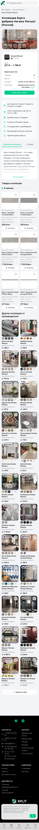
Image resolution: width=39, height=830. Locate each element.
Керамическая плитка (26, 85)
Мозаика (25, 745)
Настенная (25, 87)
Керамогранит (27, 739)
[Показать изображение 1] (5, 46)
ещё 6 (32, 87)
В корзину (11, 228)
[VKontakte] (23, 720)
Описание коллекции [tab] (12, 144)
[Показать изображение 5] (24, 46)
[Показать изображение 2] (10, 46)
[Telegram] (16, 720)
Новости (5, 771)
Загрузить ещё (21, 692)
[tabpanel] (19, 164)
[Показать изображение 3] (15, 46)
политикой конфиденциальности (13, 812)
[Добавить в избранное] (16, 195)
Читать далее (18, 177)
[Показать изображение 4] (19, 46)
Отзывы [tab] (30, 144)
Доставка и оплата (9, 774)
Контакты (25, 771)
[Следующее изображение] (34, 39)
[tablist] (19, 144)
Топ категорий (27, 753)
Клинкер (25, 742)
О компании (26, 768)
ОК (33, 816)
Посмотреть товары (19, 93)
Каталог (5, 768)
